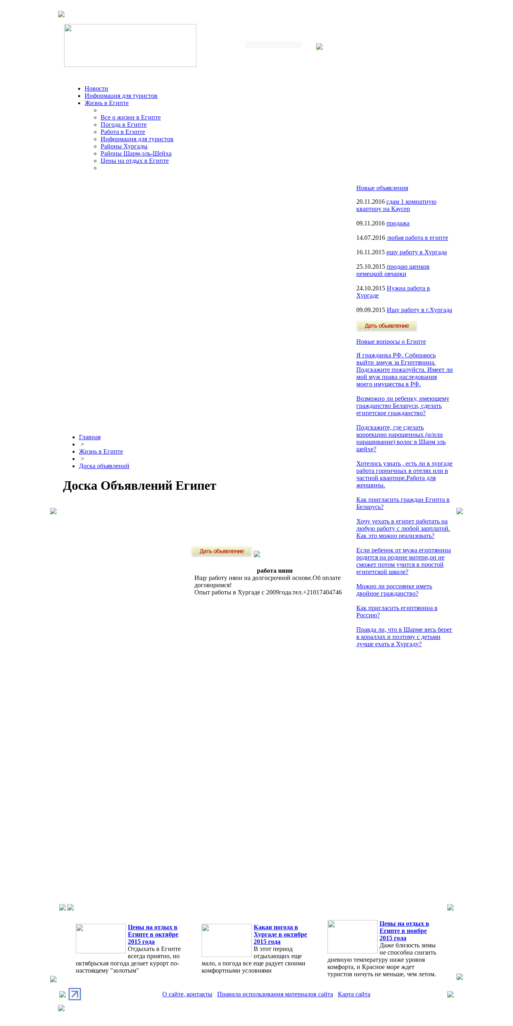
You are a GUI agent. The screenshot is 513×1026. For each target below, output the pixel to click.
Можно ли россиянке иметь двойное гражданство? (394, 590)
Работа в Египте (123, 131)
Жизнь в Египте (107, 102)
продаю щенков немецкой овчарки (393, 270)
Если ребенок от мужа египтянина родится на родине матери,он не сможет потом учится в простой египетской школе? (403, 561)
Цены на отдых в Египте (135, 160)
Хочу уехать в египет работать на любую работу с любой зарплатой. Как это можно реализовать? (403, 528)
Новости (96, 88)
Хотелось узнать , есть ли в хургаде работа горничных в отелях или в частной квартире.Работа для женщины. (404, 474)
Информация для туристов (121, 95)
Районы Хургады (124, 146)
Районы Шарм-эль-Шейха (136, 153)
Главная (90, 437)
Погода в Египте (124, 124)
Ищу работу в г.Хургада (419, 309)
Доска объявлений (104, 465)
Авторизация (341, 47)
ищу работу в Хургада (416, 252)
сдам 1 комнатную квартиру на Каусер (396, 205)
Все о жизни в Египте (131, 117)
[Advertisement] (209, 520)
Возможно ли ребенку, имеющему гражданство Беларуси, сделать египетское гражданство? (402, 405)
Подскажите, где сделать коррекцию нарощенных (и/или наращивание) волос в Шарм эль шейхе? (401, 438)
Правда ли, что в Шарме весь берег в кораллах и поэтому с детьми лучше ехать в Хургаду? (404, 636)
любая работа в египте (417, 237)
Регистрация (381, 47)
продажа (398, 223)
